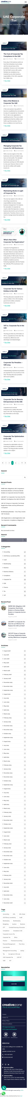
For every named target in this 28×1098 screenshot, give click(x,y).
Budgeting (5, 924)
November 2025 (14, 686)
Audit (14, 560)
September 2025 (14, 690)
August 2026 (14, 651)
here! (21, 1096)
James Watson (9, 59)
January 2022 (14, 847)
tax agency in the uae (14, 954)
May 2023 (14, 800)
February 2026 (14, 674)
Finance (14, 587)
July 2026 (14, 655)
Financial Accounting (16, 940)
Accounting (14, 552)
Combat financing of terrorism (17, 927)
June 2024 (14, 749)
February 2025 (14, 718)
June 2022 (14, 836)
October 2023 (14, 781)
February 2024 (14, 765)
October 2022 (14, 824)
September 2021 (14, 863)
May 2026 (14, 662)
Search (4, 471)
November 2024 (14, 729)
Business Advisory (14, 571)
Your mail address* (8, 975)
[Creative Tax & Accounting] (6, 2)
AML (14, 914)
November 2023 (14, 777)
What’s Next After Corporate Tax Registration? (14, 241)
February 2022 (14, 844)
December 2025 (14, 682)
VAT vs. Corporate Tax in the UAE (14, 327)
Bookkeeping (14, 563)
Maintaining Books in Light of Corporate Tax (13, 192)
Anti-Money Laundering (9, 917)
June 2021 (14, 867)
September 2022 (14, 828)
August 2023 (14, 788)
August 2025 (14, 694)
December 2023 (14, 773)
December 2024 (14, 725)
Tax (14, 591)
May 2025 (14, 706)
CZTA (21, 1090)
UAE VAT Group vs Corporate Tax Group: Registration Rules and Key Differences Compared (12, 505)
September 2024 (14, 737)
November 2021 (14, 855)
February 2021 (14, 875)
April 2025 (14, 710)
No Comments (20, 59)
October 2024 (14, 733)
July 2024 (14, 745)
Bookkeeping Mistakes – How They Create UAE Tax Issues (13, 513)
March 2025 (14, 714)
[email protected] (8, 1057)
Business (14, 567)
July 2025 (14, 698)
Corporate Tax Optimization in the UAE (14, 437)
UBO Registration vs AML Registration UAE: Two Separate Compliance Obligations (13, 519)
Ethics (15, 937)
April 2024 (14, 757)
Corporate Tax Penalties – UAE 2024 (13, 364)
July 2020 (14, 887)
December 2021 (14, 851)
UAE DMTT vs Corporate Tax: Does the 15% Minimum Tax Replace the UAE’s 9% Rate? (13, 498)
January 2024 (14, 769)
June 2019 (14, 899)
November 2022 (14, 820)
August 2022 (14, 832)
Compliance (14, 575)
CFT (4, 927)
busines (14, 924)
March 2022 (14, 840)
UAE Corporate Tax (8, 957)
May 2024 (14, 753)
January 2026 (14, 678)
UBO (4, 960)
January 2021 (14, 879)
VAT (14, 595)
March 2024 (14, 761)
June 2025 (14, 702)
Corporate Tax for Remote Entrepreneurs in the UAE (13, 401)
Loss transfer (6, 947)
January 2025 (14, 721)
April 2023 (14, 804)
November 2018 (14, 903)
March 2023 (14, 808)
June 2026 (14, 658)
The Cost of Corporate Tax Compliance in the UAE (13, 55)
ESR (14, 583)
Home (4, 24)
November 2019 (14, 895)
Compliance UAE (17, 930)
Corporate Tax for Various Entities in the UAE (13, 290)
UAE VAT (19, 957)
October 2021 (14, 859)
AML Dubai (22, 914)
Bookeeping (6, 921)
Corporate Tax (15, 579)
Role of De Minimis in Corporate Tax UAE (11, 102)
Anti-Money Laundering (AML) (14, 556)
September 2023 (14, 784)
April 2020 (14, 891)
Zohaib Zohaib (8, 106)
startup (22, 950)
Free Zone (21, 944)
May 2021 (14, 871)
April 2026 (14, 666)
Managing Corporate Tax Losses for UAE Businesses (13, 147)
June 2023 (14, 796)
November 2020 (14, 883)
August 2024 (14, 741)
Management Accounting (10, 950)
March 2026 (14, 670)
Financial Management (9, 944)
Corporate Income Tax (9, 934)
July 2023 (14, 792)
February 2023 (14, 812)
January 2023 (14, 816)
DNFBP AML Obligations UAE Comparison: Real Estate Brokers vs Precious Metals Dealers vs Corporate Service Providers (12, 491)
